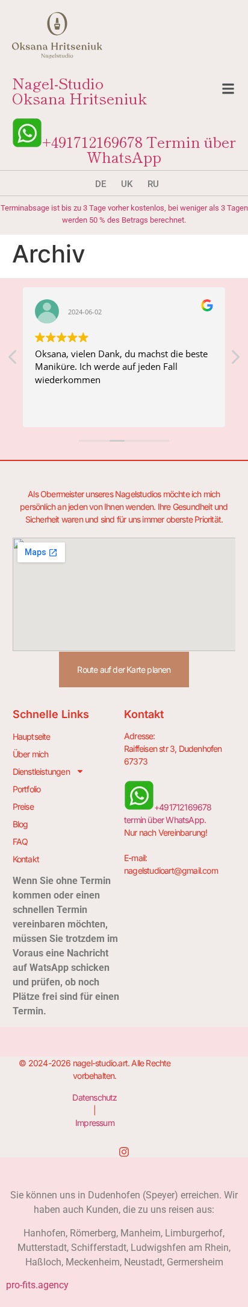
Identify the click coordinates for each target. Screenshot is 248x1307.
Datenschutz (94, 1097)
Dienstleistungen (41, 771)
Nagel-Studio (79, 90)
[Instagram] (124, 1151)
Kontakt (26, 859)
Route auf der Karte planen (123, 669)
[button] (228, 90)
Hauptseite (32, 736)
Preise (23, 806)
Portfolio (27, 789)
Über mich (31, 754)
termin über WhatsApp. (165, 820)
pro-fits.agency (37, 1285)
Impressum (94, 1123)
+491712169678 (92, 141)
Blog (20, 824)
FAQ (20, 841)
